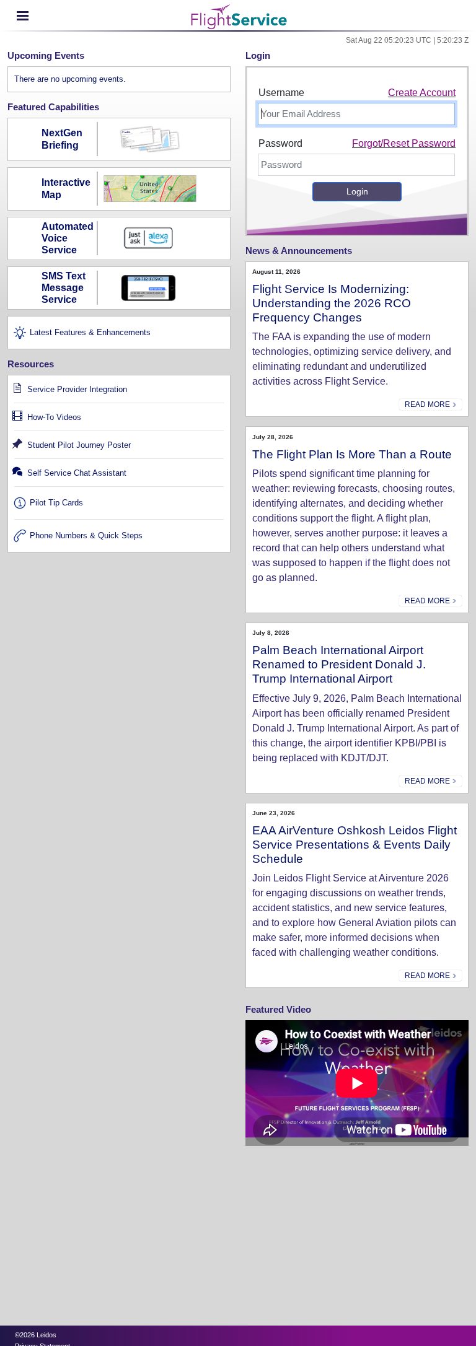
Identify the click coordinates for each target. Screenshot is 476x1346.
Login (357, 191)
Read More (428, 404)
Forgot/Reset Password (404, 143)
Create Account (422, 92)
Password (280, 143)
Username (281, 92)
